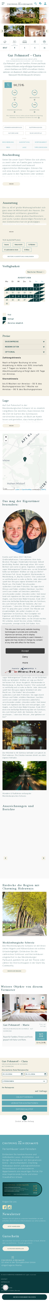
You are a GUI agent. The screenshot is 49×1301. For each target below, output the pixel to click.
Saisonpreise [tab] (25, 342)
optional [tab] (25, 352)
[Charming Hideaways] (19, 4)
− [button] (6, 440)
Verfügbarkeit (41, 142)
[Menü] (4, 4)
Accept (25, 650)
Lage (24, 147)
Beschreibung (8, 142)
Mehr (11, 184)
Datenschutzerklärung (10, 1290)
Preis (8, 147)
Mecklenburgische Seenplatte (24, 59)
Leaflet (17, 489)
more (25, 662)
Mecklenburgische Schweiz (18, 61)
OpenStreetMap (27, 489)
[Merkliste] (40, 4)
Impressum (5, 1282)
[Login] (45, 4)
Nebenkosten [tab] (25, 347)
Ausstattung (24, 142)
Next (46, 31)
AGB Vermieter (6, 1288)
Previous (2, 31)
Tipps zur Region (40, 147)
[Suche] (35, 4)
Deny (25, 656)
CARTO (43, 489)
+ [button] (6, 437)
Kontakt (4, 1279)
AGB (2, 1285)
